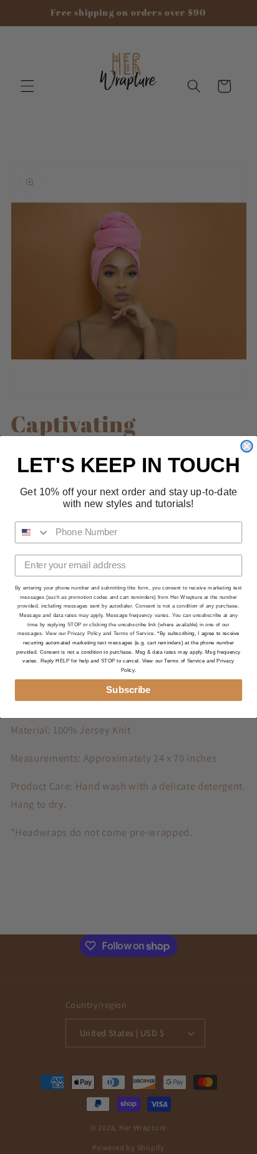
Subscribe (128, 690)
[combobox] (33, 532)
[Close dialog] (246, 446)
